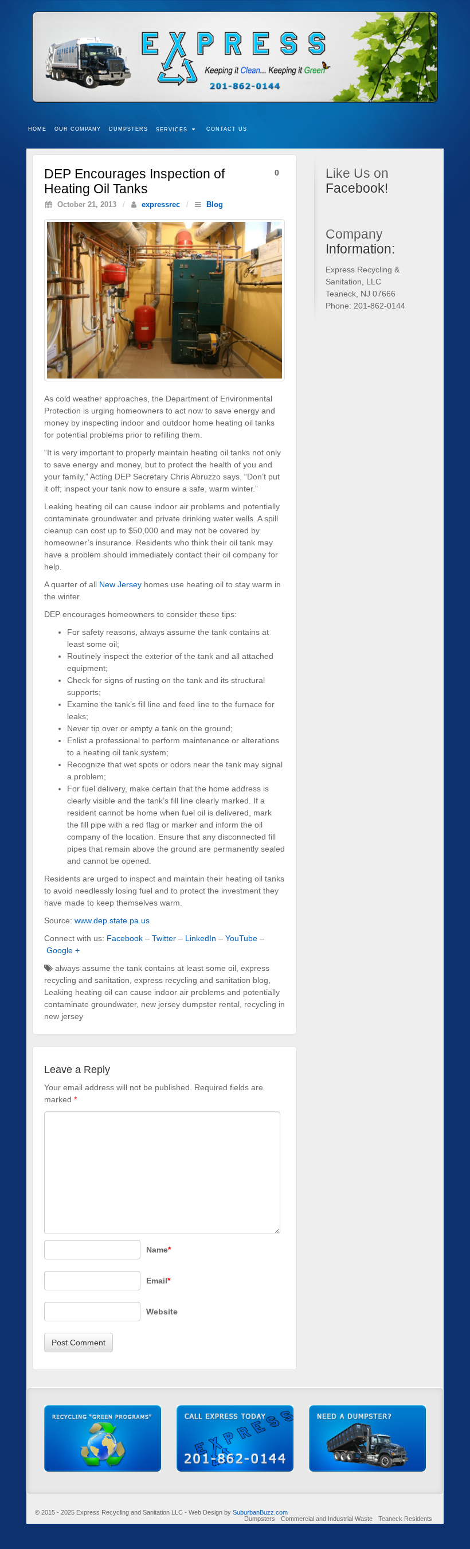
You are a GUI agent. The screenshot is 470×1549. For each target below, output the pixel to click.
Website (162, 1311)
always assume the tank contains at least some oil (145, 968)
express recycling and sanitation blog (201, 980)
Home (37, 129)
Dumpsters (128, 129)
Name (158, 1249)
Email (158, 1280)
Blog (214, 205)
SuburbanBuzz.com (260, 1512)
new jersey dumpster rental (190, 1004)
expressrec (161, 205)
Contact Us (226, 129)
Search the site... (435, 129)
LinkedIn (200, 938)
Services (171, 129)
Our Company (77, 129)
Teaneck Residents (405, 1518)
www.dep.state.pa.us (112, 920)
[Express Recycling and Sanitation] (235, 57)
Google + (63, 950)
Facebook (125, 938)
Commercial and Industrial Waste (327, 1518)
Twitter (164, 938)
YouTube (241, 938)
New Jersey (120, 584)
